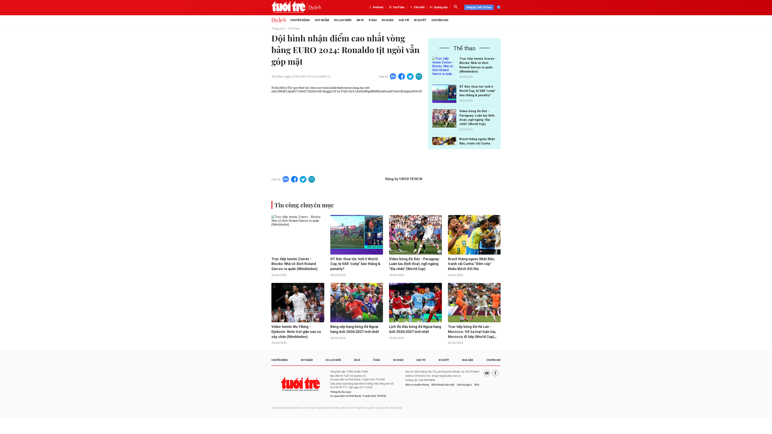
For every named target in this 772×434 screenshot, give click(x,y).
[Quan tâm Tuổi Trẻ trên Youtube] (487, 384)
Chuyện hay (440, 20)
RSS (476, 384)
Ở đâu (373, 20)
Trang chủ (277, 28)
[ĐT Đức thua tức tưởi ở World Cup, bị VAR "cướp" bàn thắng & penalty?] (444, 94)
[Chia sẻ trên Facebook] (401, 76)
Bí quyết (420, 20)
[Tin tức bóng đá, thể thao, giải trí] (278, 20)
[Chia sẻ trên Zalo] (393, 76)
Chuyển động (300, 20)
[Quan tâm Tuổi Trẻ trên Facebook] (495, 384)
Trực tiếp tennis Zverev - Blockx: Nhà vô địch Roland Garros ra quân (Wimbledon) (294, 264)
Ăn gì (360, 20)
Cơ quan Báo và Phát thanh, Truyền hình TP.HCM (358, 395)
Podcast (378, 7)
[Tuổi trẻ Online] (301, 384)
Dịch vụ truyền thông (417, 384)
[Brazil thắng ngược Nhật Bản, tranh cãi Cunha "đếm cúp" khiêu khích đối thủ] (474, 235)
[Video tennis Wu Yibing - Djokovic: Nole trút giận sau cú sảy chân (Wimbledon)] (297, 302)
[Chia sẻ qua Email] (419, 76)
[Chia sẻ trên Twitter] (410, 76)
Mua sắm (467, 360)
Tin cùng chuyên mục (304, 205)
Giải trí (404, 20)
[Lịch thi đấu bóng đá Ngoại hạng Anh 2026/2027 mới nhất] (415, 302)
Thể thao (294, 28)
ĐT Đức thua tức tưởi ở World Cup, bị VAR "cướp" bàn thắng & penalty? (477, 91)
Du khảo (388, 20)
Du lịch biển (342, 20)
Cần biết (419, 7)
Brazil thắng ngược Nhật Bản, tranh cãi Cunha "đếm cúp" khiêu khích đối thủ (471, 264)
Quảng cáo (441, 7)
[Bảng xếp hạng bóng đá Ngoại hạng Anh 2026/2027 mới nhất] (356, 302)
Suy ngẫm (322, 20)
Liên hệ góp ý (464, 384)
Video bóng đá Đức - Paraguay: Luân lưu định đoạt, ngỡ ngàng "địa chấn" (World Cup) (414, 264)
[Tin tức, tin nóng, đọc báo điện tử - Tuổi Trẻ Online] (290, 7)
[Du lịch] (315, 7)
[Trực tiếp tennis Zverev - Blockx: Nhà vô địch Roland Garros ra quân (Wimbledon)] (444, 66)
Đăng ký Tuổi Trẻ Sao (479, 7)
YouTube (398, 7)
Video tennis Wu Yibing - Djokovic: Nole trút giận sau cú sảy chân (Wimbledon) (296, 332)
